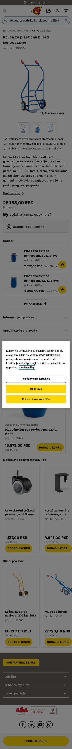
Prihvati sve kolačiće (36, 399)
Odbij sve (36, 389)
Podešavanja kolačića (36, 378)
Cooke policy (26, 367)
